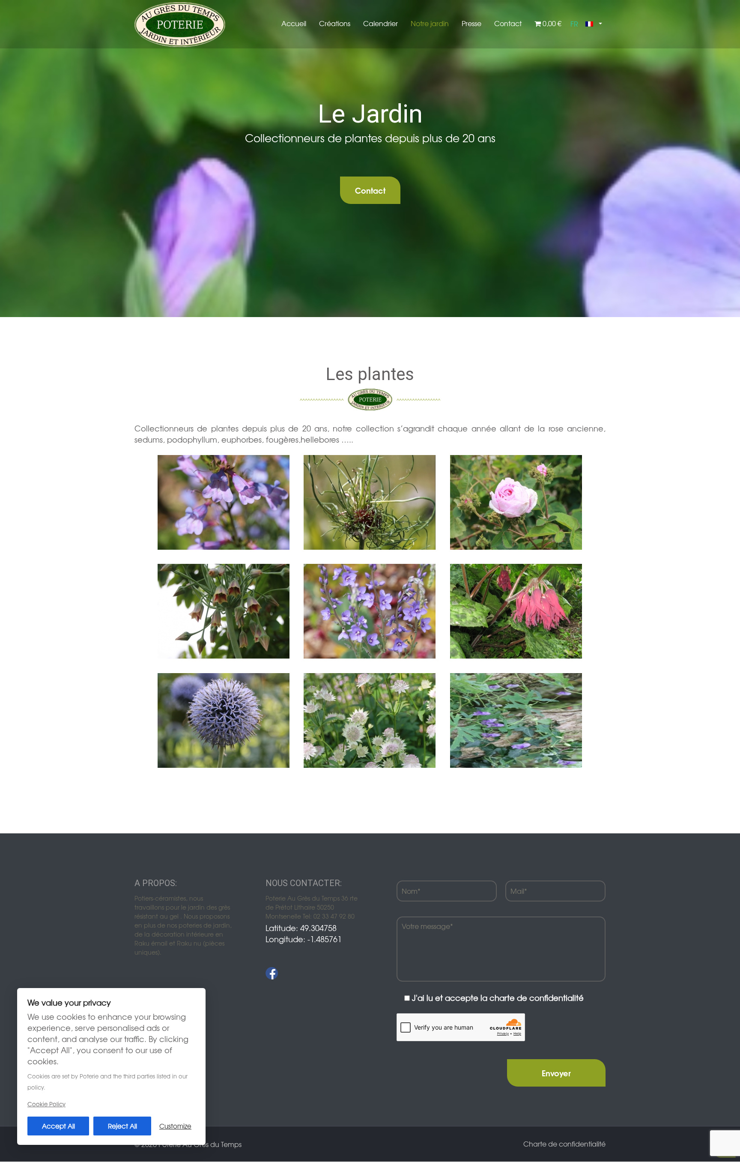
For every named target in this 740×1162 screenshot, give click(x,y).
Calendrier (380, 23)
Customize (175, 1125)
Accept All (58, 1125)
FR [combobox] (574, 23)
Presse (471, 23)
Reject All (122, 1125)
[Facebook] (272, 973)
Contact (508, 23)
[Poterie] (179, 23)
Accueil (293, 23)
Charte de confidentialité (564, 1143)
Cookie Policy (46, 1104)
